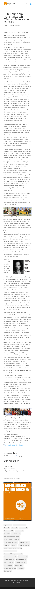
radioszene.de (9, 562)
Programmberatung (10, 556)
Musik (6, 545)
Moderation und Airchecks (12, 539)
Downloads (23, 528)
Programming (23, 556)
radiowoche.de (21, 562)
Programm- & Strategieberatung (13, 554)
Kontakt (7, 533)
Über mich (7, 571)
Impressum (19, 531)
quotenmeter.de (21, 559)
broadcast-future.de (19, 525)
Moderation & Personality (11, 536)
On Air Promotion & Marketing (13, 548)
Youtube (21, 568)
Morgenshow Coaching (11, 542)
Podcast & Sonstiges (10, 551)
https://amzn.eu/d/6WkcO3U (12, 478)
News (13, 545)
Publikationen (9, 559)
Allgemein (7, 525)
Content (15, 528)
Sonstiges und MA (10, 568)
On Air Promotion (24, 545)
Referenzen (8, 565)
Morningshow (16, 25)
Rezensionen (19, 565)
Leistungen (16, 533)
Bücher (7, 528)
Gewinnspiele (8, 531)
